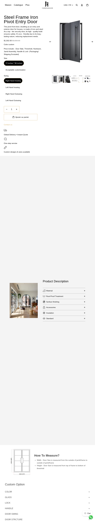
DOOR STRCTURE (14, 519)
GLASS (8, 497)
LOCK (7, 503)
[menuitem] (27, 5)
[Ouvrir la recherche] (76, 5)
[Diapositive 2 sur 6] (61, 79)
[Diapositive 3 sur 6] (68, 79)
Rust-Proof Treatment (54, 296)
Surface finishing (52, 302)
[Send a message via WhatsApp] (91, 517)
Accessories (51, 307)
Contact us (8, 125)
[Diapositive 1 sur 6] (55, 79)
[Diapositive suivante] (93, 42)
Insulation (50, 313)
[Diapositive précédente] (50, 42)
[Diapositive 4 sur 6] (74, 79)
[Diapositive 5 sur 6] (81, 79)
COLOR (8, 492)
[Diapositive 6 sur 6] (87, 79)
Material (49, 291)
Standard (49, 318)
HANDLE (9, 508)
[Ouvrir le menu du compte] (82, 5)
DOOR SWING (11, 514)
